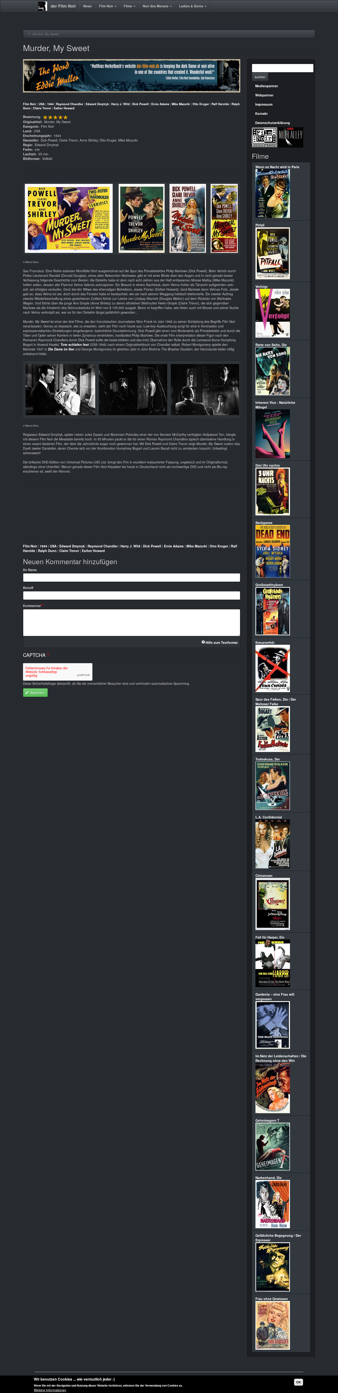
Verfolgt (261, 286)
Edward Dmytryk (97, 104)
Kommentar (32, 605)
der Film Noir (63, 6)
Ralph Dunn (47, 550)
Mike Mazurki (181, 104)
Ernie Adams (160, 104)
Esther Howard (64, 108)
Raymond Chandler (69, 104)
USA (42, 104)
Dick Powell (140, 104)
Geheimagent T (267, 1120)
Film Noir (106, 6)
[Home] (44, 6)
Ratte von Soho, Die (271, 344)
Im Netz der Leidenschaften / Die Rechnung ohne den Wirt (280, 1058)
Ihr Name (30, 569)
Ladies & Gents (191, 6)
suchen (260, 77)
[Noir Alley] (290, 136)
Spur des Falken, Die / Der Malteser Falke (275, 701)
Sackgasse (263, 522)
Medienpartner (266, 86)
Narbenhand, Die (268, 1177)
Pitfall (259, 225)
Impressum (263, 104)
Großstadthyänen (269, 584)
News (87, 6)
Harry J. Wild (120, 104)
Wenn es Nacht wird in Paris (277, 167)
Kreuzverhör (265, 642)
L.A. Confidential (268, 817)
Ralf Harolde (220, 104)
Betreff (28, 587)
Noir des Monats (156, 6)
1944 (50, 104)
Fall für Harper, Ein (269, 937)
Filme (128, 6)
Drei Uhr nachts (267, 465)
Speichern (37, 692)
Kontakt (261, 113)
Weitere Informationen (50, 1389)
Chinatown (263, 875)
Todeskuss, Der (267, 759)
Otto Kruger (200, 104)
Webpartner (264, 95)
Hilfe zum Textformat (222, 642)
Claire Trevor (42, 108)
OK (298, 1382)
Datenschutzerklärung (272, 122)
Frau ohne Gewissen (271, 1298)
